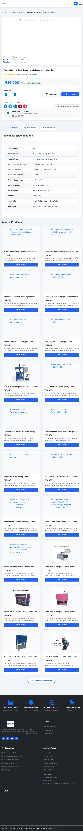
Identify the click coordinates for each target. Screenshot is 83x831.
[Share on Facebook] (5, 106)
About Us (47, 753)
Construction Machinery (11, 753)
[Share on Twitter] (10, 106)
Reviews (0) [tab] (50, 128)
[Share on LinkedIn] (15, 106)
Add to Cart (53, 94)
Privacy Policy (49, 759)
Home (4, 12)
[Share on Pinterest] (20, 106)
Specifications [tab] (12, 128)
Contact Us (48, 756)
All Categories (48, 730)
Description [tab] (31, 128)
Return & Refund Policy (51, 770)
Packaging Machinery (11, 766)
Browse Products (49, 726)
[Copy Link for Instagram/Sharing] (25, 106)
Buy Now (72, 94)
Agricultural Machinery (11, 759)
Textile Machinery (9, 763)
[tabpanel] (41, 175)
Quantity (7, 90)
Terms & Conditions (50, 763)
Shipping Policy (49, 766)
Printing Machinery (10, 770)
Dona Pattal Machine (16, 12)
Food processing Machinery (13, 756)
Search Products (49, 733)
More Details (20, 264)
